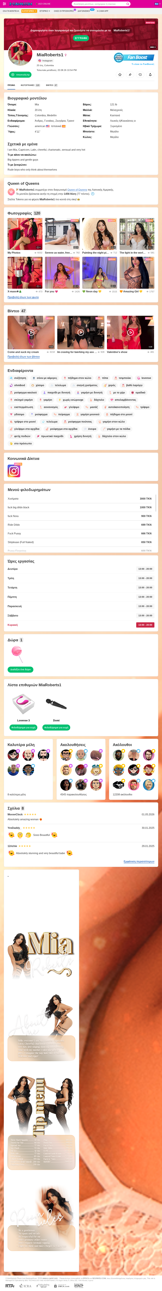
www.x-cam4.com (50, 1278)
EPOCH (86, 1278)
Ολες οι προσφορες (64, 11)
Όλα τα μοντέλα (11, 11)
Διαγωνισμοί (84, 11)
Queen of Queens (77, 189)
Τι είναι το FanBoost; (143, 64)
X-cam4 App (102, 11)
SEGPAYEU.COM (99, 1278)
